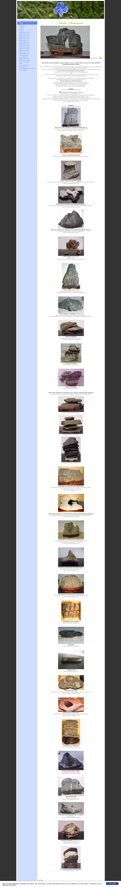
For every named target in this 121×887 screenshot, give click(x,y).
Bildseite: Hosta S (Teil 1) (25, 47)
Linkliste (21, 30)
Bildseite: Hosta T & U (24, 50)
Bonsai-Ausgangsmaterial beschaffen (27, 68)
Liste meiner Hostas (24, 57)
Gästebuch (22, 27)
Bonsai (21, 63)
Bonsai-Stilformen (23, 70)
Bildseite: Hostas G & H (25, 37)
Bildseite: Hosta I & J (24, 38)
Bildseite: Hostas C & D (25, 34)
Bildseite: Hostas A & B (24, 32)
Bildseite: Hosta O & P (24, 43)
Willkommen (22, 25)
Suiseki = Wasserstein (24, 58)
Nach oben (41, 880)
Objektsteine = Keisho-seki (25, 60)
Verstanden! (112, 884)
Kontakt (21, 29)
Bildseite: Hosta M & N (24, 42)
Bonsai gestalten (23, 66)
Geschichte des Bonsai (24, 65)
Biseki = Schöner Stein (24, 61)
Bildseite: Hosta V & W (24, 52)
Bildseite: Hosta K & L (24, 40)
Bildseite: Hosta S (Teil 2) (25, 48)
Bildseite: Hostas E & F (24, 35)
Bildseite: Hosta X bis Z (25, 53)
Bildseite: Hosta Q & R (24, 45)
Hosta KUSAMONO (24, 55)
